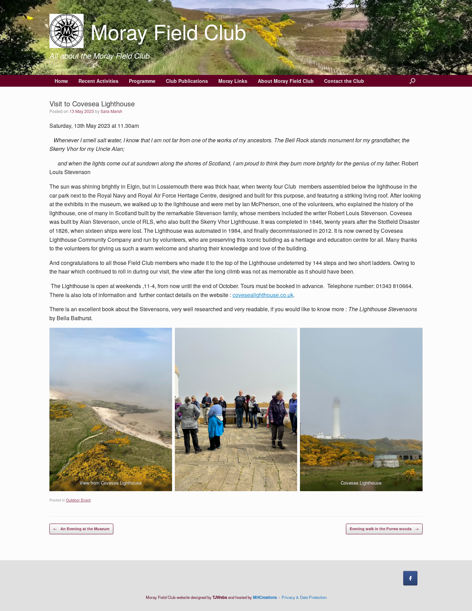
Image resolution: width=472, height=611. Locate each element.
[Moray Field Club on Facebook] (410, 578)
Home (61, 80)
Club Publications (187, 80)
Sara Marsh (111, 111)
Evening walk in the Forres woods (384, 528)
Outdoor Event (78, 500)
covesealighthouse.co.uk (263, 295)
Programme (142, 80)
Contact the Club (344, 80)
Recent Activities (98, 80)
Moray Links (232, 80)
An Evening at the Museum (81, 528)
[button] (412, 81)
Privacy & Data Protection (304, 597)
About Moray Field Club (286, 80)
